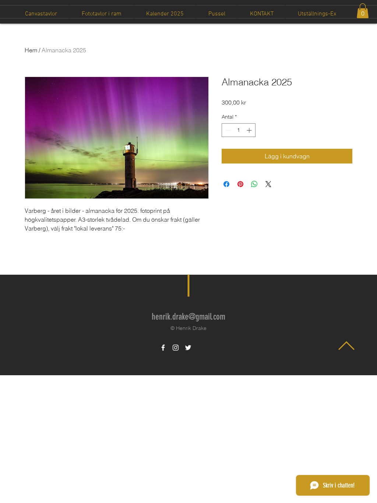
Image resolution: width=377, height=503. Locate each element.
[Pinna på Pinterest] (240, 184)
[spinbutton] (238, 130)
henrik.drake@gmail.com (188, 317)
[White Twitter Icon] (188, 348)
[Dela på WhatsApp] (254, 184)
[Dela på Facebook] (226, 184)
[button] (362, 10)
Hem (31, 50)
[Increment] (249, 130)
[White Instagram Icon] (176, 348)
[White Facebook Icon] (163, 348)
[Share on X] (268, 184)
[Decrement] (227, 130)
